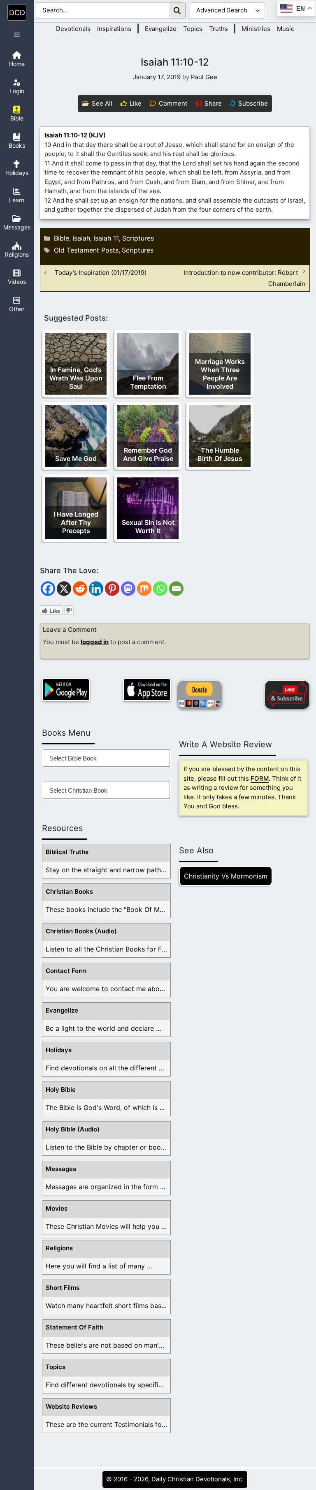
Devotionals (73, 29)
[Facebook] (48, 588)
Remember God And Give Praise (148, 454)
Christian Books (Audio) (81, 931)
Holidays (59, 1050)
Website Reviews (71, 1406)
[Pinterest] (112, 588)
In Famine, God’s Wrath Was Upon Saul (75, 378)
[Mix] (144, 588)
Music (285, 29)
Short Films (62, 1288)
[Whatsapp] (160, 588)
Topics (192, 29)
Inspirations (114, 29)
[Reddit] (80, 588)
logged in (95, 642)
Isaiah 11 (56, 135)
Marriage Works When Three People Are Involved (220, 373)
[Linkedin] (96, 588)
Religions (59, 1248)
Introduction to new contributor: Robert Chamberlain (244, 278)
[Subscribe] (287, 694)
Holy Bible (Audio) (73, 1129)
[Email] (176, 588)
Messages (61, 1169)
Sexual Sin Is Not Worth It (148, 526)
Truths (218, 29)
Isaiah (81, 238)
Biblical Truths (67, 852)
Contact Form (66, 971)
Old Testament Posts (86, 250)
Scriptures (138, 238)
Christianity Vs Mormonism (225, 876)
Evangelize (161, 29)
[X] (64, 588)
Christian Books (69, 891)
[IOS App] (147, 689)
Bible (61, 238)
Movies (56, 1208)
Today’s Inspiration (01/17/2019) (100, 272)
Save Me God (76, 458)
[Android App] (66, 689)
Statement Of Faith (74, 1327)
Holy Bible (61, 1089)
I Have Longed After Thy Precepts (75, 522)
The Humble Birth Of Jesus (220, 454)
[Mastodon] (128, 588)
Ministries (256, 29)
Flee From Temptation (148, 382)
